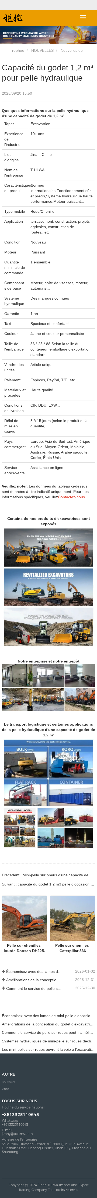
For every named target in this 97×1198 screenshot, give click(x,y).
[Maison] (13, 18)
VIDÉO (5, 1089)
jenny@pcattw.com (17, 1134)
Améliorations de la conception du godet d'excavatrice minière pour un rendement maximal (34, 980)
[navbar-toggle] (83, 17)
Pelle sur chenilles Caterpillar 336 (72, 948)
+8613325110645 (20, 1114)
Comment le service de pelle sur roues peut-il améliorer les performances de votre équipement (34, 988)
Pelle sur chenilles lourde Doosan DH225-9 (24, 948)
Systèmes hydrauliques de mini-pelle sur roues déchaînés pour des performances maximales (48, 1041)
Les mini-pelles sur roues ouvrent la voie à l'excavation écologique (48, 1049)
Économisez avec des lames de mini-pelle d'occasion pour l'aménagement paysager (34, 971)
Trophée (16, 50)
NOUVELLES (42, 50)
